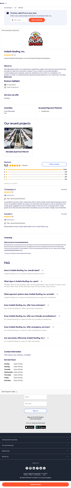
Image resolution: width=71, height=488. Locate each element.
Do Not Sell (37, 474)
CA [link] (15, 8)
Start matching (37, 20)
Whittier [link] (20, 8)
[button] (18, 141)
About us (5, 456)
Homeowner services (9, 440)
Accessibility (44, 474)
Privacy (25, 474)
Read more (8, 77)
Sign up (35, 411)
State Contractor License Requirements (16, 242)
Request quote (35, 484)
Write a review (54, 164)
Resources (6, 451)
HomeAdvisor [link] (8, 8)
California (30, 474)
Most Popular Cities (8, 392)
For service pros (8, 445)
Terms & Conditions (46, 477)
